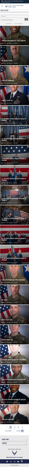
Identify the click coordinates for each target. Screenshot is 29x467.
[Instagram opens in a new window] (14, 462)
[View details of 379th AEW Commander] (14, 75)
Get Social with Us (14, 449)
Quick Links (5, 439)
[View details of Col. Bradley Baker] (14, 55)
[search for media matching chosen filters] (26, 19)
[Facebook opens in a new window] (7, 462)
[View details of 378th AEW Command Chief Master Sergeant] (14, 374)
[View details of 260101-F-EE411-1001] (14, 314)
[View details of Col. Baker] (14, 295)
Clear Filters (8, 23)
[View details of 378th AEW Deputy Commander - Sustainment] (14, 354)
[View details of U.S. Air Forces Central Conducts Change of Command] (14, 115)
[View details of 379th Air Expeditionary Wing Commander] (14, 275)
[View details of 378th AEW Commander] (14, 414)
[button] (6, 2)
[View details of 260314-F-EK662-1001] (14, 334)
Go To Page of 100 (12, 431)
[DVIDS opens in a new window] (22, 461)
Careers (4, 443)
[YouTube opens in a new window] (18, 462)
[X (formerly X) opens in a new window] (11, 462)
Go (22, 431)
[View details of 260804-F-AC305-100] (14, 95)
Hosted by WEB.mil (14, 465)
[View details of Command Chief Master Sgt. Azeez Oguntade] (14, 35)
